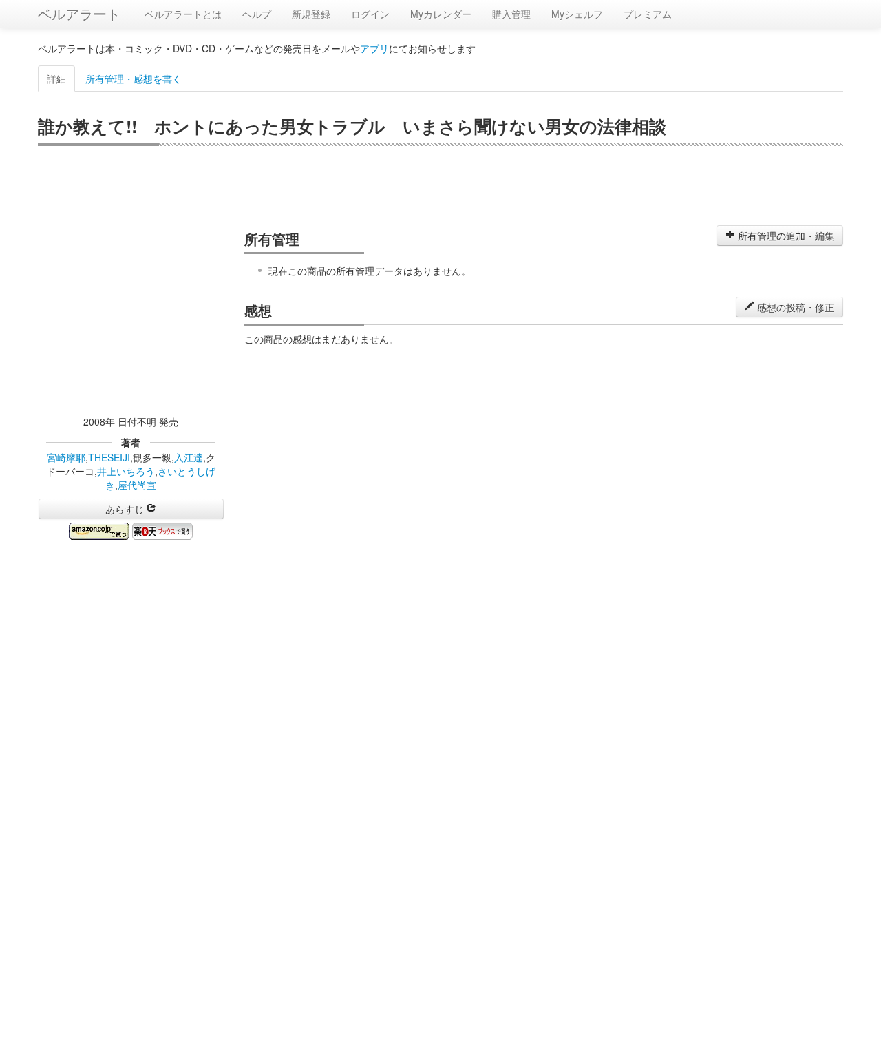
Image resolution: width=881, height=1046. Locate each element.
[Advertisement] (440, 184)
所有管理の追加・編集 (784, 235)
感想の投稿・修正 (794, 307)
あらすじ (126, 509)
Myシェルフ (577, 14)
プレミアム (648, 14)
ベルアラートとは (183, 14)
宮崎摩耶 (66, 457)
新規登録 (311, 14)
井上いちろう (126, 471)
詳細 (56, 78)
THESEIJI (109, 457)
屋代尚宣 (137, 485)
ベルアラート (79, 13)
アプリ (374, 48)
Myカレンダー (440, 14)
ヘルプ (256, 14)
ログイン (370, 14)
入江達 (188, 457)
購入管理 (511, 14)
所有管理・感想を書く (133, 78)
